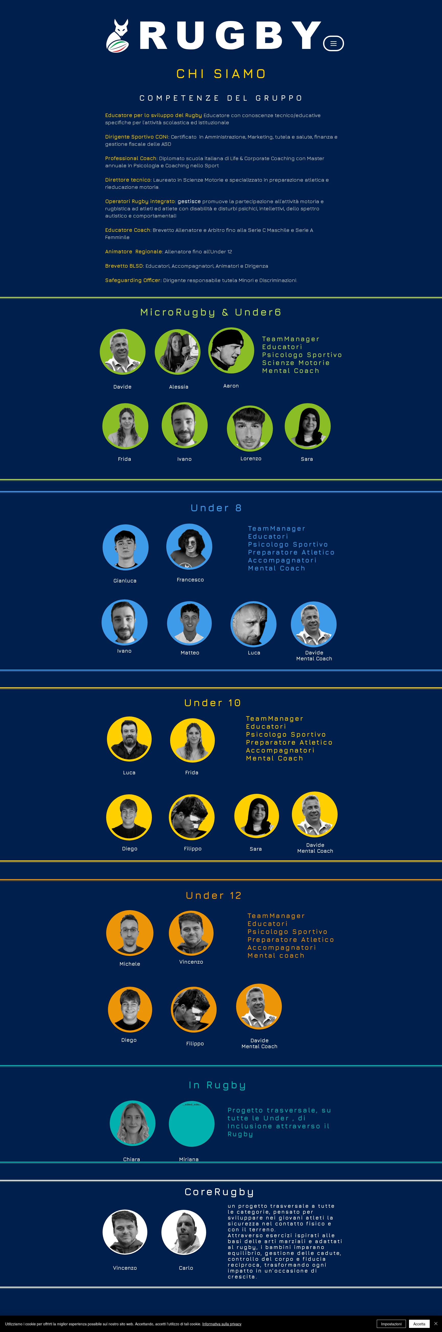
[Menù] (333, 43)
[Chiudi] (436, 1324)
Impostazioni (391, 1323)
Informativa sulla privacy (221, 1323)
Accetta (419, 1323)
